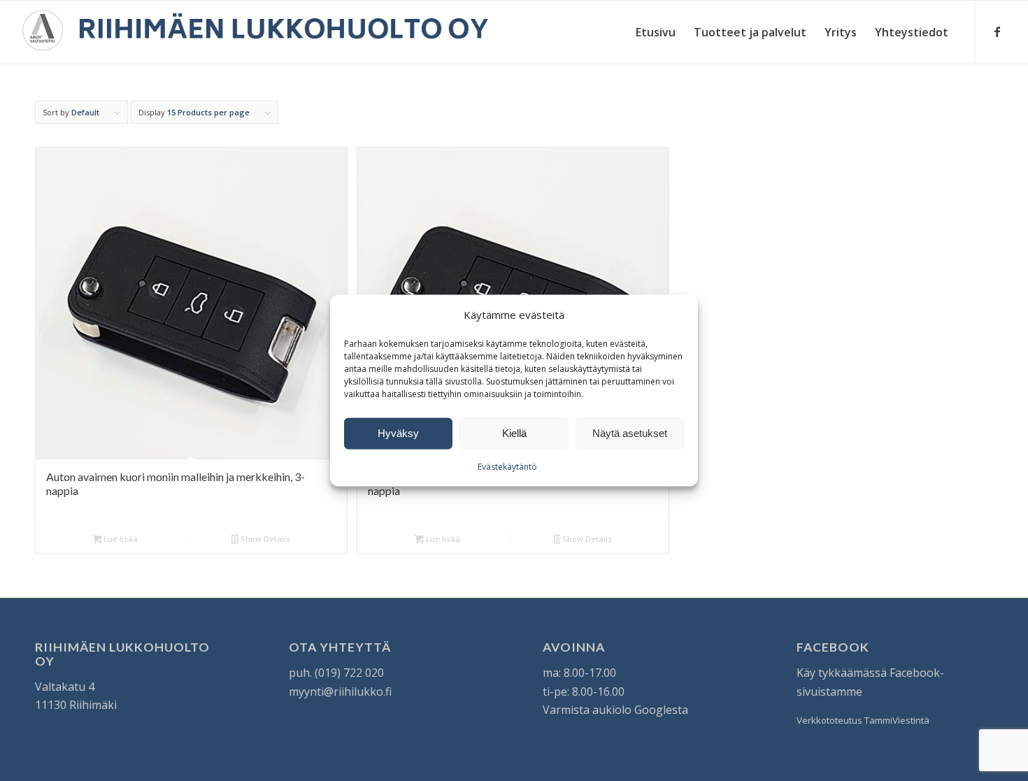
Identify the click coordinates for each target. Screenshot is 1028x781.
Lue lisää (119, 538)
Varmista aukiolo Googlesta (615, 709)
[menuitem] (656, 32)
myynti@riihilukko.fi (340, 691)
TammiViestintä (896, 720)
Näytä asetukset (629, 433)
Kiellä (514, 433)
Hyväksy (398, 433)
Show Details (264, 538)
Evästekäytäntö (507, 467)
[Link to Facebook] (997, 31)
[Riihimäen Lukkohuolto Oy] (255, 32)
